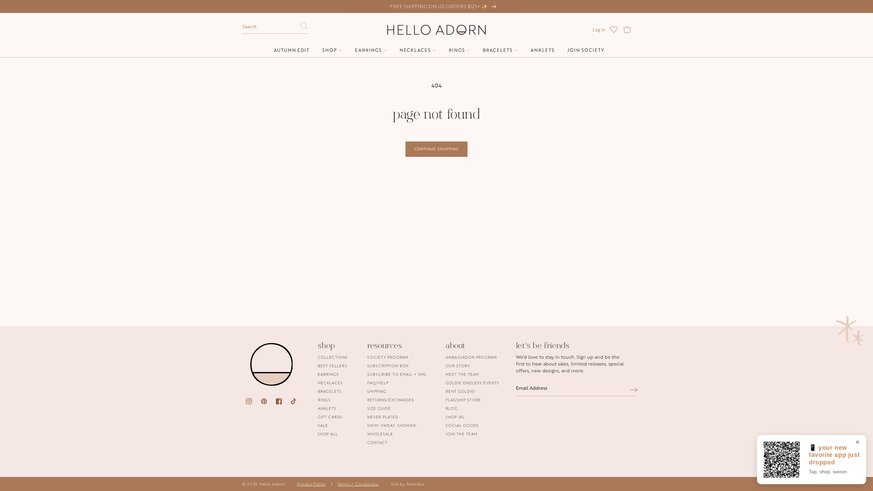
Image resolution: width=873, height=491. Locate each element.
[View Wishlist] (614, 29)
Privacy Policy (311, 484)
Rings (324, 399)
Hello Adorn (272, 484)
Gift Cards (330, 416)
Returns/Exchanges (390, 399)
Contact (377, 442)
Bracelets (330, 391)
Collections (333, 357)
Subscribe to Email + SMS (396, 374)
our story (458, 365)
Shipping (376, 391)
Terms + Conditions (358, 484)
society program (387, 357)
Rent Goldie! (460, 391)
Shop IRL (455, 416)
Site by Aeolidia (407, 484)
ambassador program (471, 357)
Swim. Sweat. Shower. (392, 425)
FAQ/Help (377, 382)
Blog (452, 408)
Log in (599, 30)
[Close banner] (857, 442)
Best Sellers (332, 365)
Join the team (461, 433)
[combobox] (274, 27)
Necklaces (330, 382)
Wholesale (380, 433)
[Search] (303, 27)
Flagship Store (463, 399)
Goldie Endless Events (472, 382)
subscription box (388, 365)
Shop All (328, 433)
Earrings (328, 374)
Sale (323, 425)
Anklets (327, 408)
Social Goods (462, 425)
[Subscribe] (634, 390)
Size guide (379, 408)
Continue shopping (436, 148)
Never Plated (382, 416)
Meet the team (462, 374)
